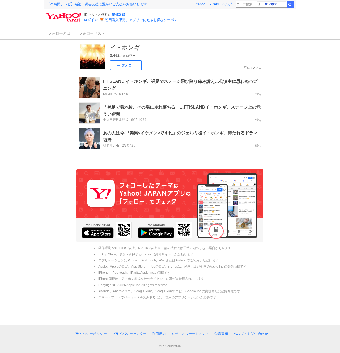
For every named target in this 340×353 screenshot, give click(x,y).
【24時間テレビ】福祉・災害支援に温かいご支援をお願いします (96, 4)
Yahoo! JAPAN (207, 4)
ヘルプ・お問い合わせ (250, 334)
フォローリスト (92, 33)
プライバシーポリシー (89, 334)
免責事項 (221, 334)
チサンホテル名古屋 (273, 4)
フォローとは (59, 33)
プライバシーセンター (129, 334)
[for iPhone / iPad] (98, 232)
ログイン (91, 20)
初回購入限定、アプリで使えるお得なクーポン (141, 20)
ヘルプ (227, 4)
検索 (290, 4)
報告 (258, 94)
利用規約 (159, 334)
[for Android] (156, 232)
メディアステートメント (190, 334)
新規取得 (118, 15)
